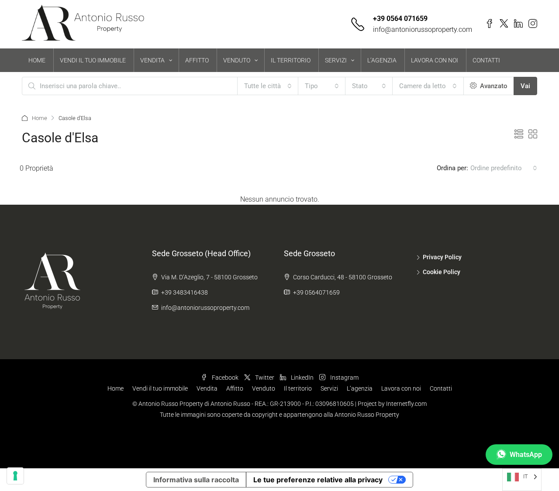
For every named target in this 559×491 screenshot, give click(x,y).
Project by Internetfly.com (392, 403)
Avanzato (492, 86)
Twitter (265, 377)
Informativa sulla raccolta (196, 479)
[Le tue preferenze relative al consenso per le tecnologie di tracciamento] (15, 475)
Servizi (329, 388)
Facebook (225, 377)
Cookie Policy (441, 271)
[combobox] (268, 86)
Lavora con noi (401, 388)
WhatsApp (526, 454)
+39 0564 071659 (400, 18)
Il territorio (298, 388)
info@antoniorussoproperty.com (422, 29)
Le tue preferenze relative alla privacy (318, 479)
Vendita (207, 388)
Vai (525, 86)
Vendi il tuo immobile (160, 388)
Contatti (441, 388)
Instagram (344, 377)
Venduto (263, 388)
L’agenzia (360, 388)
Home (39, 118)
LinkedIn (302, 377)
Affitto (234, 388)
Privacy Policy (442, 257)
